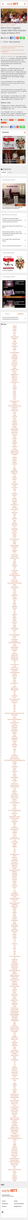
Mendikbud (14, 917)
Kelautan (14, 495)
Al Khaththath (15, 696)
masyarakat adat (14, 1136)
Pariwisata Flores (14, 964)
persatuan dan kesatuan (14, 1161)
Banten (14, 721)
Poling (14, 1006)
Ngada (14, 440)
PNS (14, 954)
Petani (14, 992)
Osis (15, 945)
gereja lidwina (15, 1113)
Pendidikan (14, 441)
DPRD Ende (14, 523)
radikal (14, 680)
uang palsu (14, 1177)
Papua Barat (14, 961)
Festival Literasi (14, 783)
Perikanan (14, 457)
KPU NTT (14, 856)
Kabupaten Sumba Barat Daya (14, 405)
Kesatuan (15, 881)
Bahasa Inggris (14, 714)
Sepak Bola (14, 550)
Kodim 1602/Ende (14, 429)
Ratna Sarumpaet (14, 647)
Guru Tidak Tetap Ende (14, 802)
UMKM (14, 1083)
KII (14, 848)
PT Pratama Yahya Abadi (14, 956)
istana (14, 1116)
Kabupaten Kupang (15, 452)
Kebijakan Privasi (18, 1206)
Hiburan (14, 393)
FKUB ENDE (14, 780)
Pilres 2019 (14, 478)
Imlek (14, 826)
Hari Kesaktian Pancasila (14, 816)
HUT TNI (14, 812)
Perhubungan (14, 984)
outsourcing (14, 1149)
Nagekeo (14, 368)
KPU (14, 852)
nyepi (14, 1143)
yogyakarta (14, 1179)
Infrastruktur (14, 338)
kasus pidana (14, 1122)
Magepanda (14, 904)
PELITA (14, 948)
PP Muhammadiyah (14, 545)
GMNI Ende (14, 791)
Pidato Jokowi (15, 995)
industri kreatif (14, 556)
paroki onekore (14, 1150)
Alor (14, 510)
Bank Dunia (14, 518)
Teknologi (15, 387)
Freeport (14, 426)
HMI (14, 807)
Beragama (14, 732)
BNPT (14, 705)
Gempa (14, 415)
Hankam (14, 489)
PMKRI (14, 543)
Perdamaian (14, 983)
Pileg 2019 (14, 998)
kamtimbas (14, 1121)
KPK (14, 490)
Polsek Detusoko (14, 1008)
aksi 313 (14, 396)
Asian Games (15, 449)
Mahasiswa (14, 532)
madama (14, 1133)
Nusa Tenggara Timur (14, 401)
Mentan (14, 923)
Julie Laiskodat (14, 841)
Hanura (14, 815)
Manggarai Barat (14, 374)
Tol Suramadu (15, 1073)
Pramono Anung (14, 1009)
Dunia (14, 765)
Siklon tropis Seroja (14, 1052)
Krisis (14, 609)
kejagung (15, 1124)
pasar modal (14, 1153)
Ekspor (14, 769)
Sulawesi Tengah (14, 410)
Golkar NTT (14, 801)
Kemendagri (14, 874)
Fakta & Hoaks (15, 581)
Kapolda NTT (14, 865)
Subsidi (14, 1058)
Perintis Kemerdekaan (14, 986)
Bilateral (14, 733)
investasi (15, 420)
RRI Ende (14, 1025)
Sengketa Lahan (14, 655)
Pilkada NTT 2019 (14, 1000)
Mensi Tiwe (14, 622)
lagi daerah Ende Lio (14, 1128)
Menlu (14, 921)
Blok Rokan (14, 739)
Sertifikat (14, 551)
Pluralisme (14, 1004)
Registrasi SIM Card (14, 1028)
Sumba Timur (14, 377)
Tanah (14, 1066)
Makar (14, 534)
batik (15, 1105)
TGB (14, 661)
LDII (14, 888)
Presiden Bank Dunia (14, 1011)
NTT (14, 399)
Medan (14, 914)
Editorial (14, 768)
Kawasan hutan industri (14, 870)
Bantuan (14, 564)
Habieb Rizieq (15, 525)
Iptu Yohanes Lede (15, 829)
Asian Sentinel (14, 700)
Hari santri (14, 819)
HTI (14, 350)
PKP (14, 950)
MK (14, 611)
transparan (14, 1175)
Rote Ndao (14, 650)
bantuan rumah (14, 1102)
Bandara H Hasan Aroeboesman (14, 719)
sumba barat (14, 463)
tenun (14, 1174)
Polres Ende (14, 434)
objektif (14, 1144)
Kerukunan (14, 879)
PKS (14, 633)
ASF (14, 692)
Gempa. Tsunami (14, 798)
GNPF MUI (15, 793)
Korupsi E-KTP (15, 885)
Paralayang (14, 962)
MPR (15, 612)
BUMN (14, 517)
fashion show (15, 1111)
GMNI (14, 485)
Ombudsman (14, 943)
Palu (14, 474)
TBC (14, 1061)
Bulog (14, 520)
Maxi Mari (15, 912)
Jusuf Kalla (14, 598)
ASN (14, 694)
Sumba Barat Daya (15, 336)
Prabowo (14, 479)
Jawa (14, 835)
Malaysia (14, 907)
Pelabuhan (14, 973)
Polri (14, 548)
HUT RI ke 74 (14, 487)
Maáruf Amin (14, 473)
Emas (14, 772)
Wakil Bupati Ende (14, 669)
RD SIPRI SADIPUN (14, 1020)
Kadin (14, 601)
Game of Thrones (14, 794)
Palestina (15, 636)
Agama (14, 562)
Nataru (14, 625)
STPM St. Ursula (14, 1039)
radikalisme (14, 355)
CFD (14, 747)
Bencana (14, 482)
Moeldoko (14, 498)
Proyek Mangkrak (14, 1012)
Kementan (14, 878)
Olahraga (15, 388)
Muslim (14, 935)
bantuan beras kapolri (14, 1100)
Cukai (14, 750)
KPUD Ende (14, 857)
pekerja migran (14, 1155)
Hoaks (14, 398)
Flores (14, 333)
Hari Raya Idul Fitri (14, 587)
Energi (14, 413)
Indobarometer (14, 595)
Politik (14, 347)
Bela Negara (14, 727)
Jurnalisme (14, 843)
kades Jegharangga (14, 1119)
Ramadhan (14, 501)
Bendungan (14, 729)
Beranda (4, 1201)
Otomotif (14, 630)
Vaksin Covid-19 (14, 554)
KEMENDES (14, 846)
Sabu (15, 1041)
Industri (14, 597)
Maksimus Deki (14, 906)
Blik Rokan (14, 736)
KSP (14, 492)
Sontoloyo (14, 1053)
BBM (15, 383)
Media (14, 915)
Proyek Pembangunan (14, 1014)
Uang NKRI (14, 1084)
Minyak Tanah (15, 931)
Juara (14, 840)
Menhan (14, 619)
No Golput (15, 937)
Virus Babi (14, 1089)
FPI (14, 782)
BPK (14, 708)
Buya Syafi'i (14, 746)
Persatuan (14, 459)
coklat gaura (14, 1108)
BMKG (14, 514)
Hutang (14, 590)
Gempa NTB (14, 416)
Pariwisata (14, 499)
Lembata (14, 329)
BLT (14, 703)
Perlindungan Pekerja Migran (14, 642)
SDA (14, 1033)
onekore (14, 1146)
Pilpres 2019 (14, 376)
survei (14, 559)
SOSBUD (14, 349)
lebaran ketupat (14, 1130)
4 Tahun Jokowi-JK (15, 382)
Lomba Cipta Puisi (14, 895)
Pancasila (14, 354)
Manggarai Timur (14, 471)
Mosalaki (14, 934)
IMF (14, 467)
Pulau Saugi (14, 1017)
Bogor (14, 743)
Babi (14, 711)
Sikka (14, 340)
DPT (14, 569)
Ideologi (14, 372)
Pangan (14, 476)
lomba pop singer (14, 1132)
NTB (14, 537)
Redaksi (16, 1201)
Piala (15, 644)
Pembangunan (14, 639)
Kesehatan (14, 608)
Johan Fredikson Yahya (15, 838)
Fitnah (14, 790)
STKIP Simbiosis (14, 1037)
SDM (15, 1034)
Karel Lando (14, 867)
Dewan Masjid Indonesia (14, 575)
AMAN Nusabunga (14, 689)
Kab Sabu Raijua (14, 860)
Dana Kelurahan (14, 570)
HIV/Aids (14, 805)
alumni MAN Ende (14, 1095)
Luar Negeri (14, 454)
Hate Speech (14, 528)
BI (14, 465)
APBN (14, 561)
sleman (14, 1171)
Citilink (14, 749)
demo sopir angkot (15, 1110)
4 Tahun (14, 686)
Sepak (14, 1047)
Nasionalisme (15, 365)
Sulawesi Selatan (14, 1059)
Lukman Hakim (14, 899)
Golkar (14, 584)
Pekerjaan (14, 972)
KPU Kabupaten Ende (14, 854)
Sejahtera (15, 1044)
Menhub (14, 918)
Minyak (14, 928)
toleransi (14, 681)
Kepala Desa (14, 606)
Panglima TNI (14, 959)
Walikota (14, 1091)
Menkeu (14, 620)
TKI (14, 1063)
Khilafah (14, 882)
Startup (14, 1056)
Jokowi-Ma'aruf (14, 529)
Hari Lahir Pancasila (14, 818)
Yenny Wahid (14, 507)
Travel (14, 448)
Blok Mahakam (14, 738)
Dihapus (14, 576)
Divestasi (15, 761)
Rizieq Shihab (15, 649)
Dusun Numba (15, 766)
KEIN (15, 600)
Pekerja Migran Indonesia (14, 970)
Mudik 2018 (14, 379)
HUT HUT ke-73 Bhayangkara (14, 810)
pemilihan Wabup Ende (14, 1158)
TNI (14, 663)
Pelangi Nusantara (15, 976)
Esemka (14, 776)
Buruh (14, 521)
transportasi (14, 423)
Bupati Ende (14, 424)
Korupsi (14, 468)
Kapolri (14, 605)
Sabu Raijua (14, 343)
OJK (14, 940)
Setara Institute (14, 1050)
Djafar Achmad (14, 484)
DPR (14, 567)
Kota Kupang (14, 358)
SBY (14, 652)
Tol (14, 553)
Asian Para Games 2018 (14, 699)
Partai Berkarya (14, 965)
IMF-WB (14, 823)
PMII (14, 953)
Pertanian (15, 371)
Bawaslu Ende (15, 725)
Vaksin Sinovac (14, 667)
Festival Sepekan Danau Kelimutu (14, 583)
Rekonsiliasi (14, 409)
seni (14, 1168)
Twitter (14, 1080)
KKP (14, 849)
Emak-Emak (14, 771)
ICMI (14, 592)
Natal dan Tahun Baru (14, 539)
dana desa (14, 404)
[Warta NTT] (12, 4)
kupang (14, 391)
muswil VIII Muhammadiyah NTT (14, 1138)
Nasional (14, 325)
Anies (14, 697)
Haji (14, 526)
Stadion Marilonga (14, 1055)
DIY (14, 752)
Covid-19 (14, 360)
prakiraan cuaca (14, 1164)
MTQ (15, 901)
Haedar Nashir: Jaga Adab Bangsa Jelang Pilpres (14, 53)
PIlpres (14, 542)
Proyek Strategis (14, 1015)
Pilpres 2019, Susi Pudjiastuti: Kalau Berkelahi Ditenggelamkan (14, 160)
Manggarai (14, 470)
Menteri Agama (14, 924)
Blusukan (15, 741)
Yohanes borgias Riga (14, 672)
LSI (14, 890)
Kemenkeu (14, 876)
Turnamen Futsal (14, 1078)
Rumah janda (14, 1031)
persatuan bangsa (14, 1160)
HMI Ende (15, 808)
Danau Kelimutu (14, 755)
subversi (14, 1172)
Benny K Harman (14, 730)
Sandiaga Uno (15, 1042)
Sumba (14, 344)
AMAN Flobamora (14, 688)
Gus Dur (14, 804)
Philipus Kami (14, 994)
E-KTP (14, 578)
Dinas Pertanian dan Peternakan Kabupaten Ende (14, 760)
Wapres (14, 1092)
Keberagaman (15, 493)
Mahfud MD (14, 614)
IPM (14, 824)
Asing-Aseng (14, 702)
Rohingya (15, 402)
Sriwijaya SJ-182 (14, 656)
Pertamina (14, 989)
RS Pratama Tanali (15, 1026)
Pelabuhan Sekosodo (14, 975)
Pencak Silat (14, 978)
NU (14, 456)
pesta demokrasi (14, 1163)
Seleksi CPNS (14, 1045)
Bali (14, 716)
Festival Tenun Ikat (15, 787)
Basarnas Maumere (14, 722)
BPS (14, 515)
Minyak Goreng (14, 929)
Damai (14, 754)
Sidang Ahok (14, 446)
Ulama (14, 1086)
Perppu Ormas (15, 432)
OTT (14, 942)
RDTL (14, 1022)
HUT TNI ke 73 (15, 813)
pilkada (14, 462)
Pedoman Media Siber (19, 1203)
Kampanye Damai (14, 863)
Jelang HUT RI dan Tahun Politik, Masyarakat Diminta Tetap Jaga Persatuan (13, 146)
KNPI (15, 851)
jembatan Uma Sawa (14, 1117)
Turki (15, 1077)
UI (14, 1081)
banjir (14, 1099)
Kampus (14, 603)
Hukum (14, 589)
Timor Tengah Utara (14, 664)
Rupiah (14, 394)
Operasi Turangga (14, 628)
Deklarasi (15, 572)
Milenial (14, 623)
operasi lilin (14, 1147)
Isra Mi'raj (14, 830)
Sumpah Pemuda (14, 658)
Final (15, 788)
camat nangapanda (14, 1106)
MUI (14, 496)
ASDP (14, 691)
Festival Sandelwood (14, 785)
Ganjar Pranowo (14, 796)
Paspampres (14, 968)
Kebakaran (14, 871)
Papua (14, 366)
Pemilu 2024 (14, 407)
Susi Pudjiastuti (14, 659)
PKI (14, 631)
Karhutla (14, 868)
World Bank (14, 670)
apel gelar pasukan (14, 1097)
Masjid (14, 910)
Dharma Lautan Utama (14, 758)
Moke (14, 932)
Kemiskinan (14, 427)
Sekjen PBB (14, 653)
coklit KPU (14, 674)
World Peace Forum (14, 1094)
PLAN (14, 951)
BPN (14, 710)
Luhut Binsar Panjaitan (14, 898)
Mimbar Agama (14, 926)
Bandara (14, 718)
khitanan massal (14, 1127)
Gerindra (14, 799)
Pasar (14, 638)
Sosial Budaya (15, 346)
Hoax (14, 385)
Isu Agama (14, 832)
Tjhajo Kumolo (15, 1072)
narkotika (15, 1139)
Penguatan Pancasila (14, 979)
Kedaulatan (14, 873)
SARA (14, 445)
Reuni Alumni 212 (14, 504)
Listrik (14, 418)
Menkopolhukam (14, 920)
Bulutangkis (14, 565)
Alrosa (14, 437)
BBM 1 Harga (14, 512)
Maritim (14, 909)
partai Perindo (15, 1152)
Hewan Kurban (15, 821)
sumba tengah (14, 357)
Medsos (14, 617)
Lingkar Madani (14, 893)
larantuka (15, 677)
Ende (14, 332)
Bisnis (14, 735)
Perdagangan (14, 641)
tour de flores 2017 (14, 683)
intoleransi (14, 1114)
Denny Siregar (15, 573)
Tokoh (14, 666)
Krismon (14, 887)
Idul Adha (15, 594)
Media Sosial (14, 430)
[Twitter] (2, 1212)
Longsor (14, 896)
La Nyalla (14, 892)
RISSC (14, 1023)
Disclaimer (4, 1206)
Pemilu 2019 (14, 363)
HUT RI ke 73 (14, 586)
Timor (14, 390)
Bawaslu (14, 724)
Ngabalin (14, 627)
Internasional (14, 361)
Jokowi (14, 341)
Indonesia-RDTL (14, 827)
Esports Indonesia (14, 777)
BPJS (14, 707)
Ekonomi (14, 330)
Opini (14, 335)
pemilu (14, 678)
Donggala (15, 763)
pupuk (14, 1166)
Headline (14, 327)
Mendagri (15, 536)
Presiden (14, 645)
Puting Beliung (14, 1019)
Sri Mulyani (14, 460)
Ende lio (14, 774)
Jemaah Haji (14, 837)
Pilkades (14, 1001)
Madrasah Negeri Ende (14, 903)
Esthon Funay (15, 579)
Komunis (14, 884)
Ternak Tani (14, 1069)
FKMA (14, 779)
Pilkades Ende (15, 1003)
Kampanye (14, 438)
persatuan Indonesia (14, 558)
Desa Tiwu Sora (14, 757)
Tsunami (14, 435)
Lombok (14, 531)
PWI (14, 957)
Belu (15, 481)
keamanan (14, 380)
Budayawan (14, 744)
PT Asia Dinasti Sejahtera (14, 634)
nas (14, 1141)
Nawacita (15, 540)
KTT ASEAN (14, 859)
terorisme (14, 421)
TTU (14, 1064)
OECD (14, 939)
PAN (14, 946)
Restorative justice (14, 1030)
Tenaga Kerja (14, 1067)
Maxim (14, 616)
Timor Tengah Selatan (14, 352)
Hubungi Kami (5, 1203)
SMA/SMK (14, 1036)
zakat (14, 1180)
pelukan (14, 1157)
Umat (14, 1088)
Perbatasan (14, 443)
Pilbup (14, 997)
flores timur (14, 675)
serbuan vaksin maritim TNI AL (14, 1169)
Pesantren (14, 990)
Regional (14, 503)
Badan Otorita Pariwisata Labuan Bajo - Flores (14, 713)
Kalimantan (14, 862)
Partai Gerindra (14, 967)
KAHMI (14, 845)
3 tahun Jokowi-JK (15, 509)
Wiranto (14, 506)
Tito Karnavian (15, 1070)
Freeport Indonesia (15, 451)
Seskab (14, 1048)
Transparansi (14, 1075)
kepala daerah (15, 1125)
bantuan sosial (14, 1103)
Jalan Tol (14, 834)
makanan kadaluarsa (14, 1135)
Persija (14, 987)
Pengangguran (14, 547)
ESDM (14, 412)
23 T (14, 685)
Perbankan (14, 981)
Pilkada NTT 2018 (14, 369)
